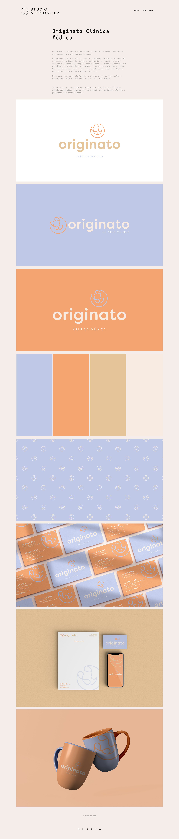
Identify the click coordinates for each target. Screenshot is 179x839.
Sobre (144, 10)
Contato (150, 10)
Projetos (136, 10)
